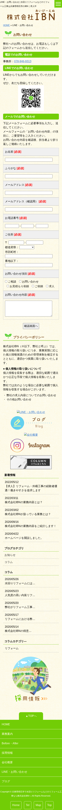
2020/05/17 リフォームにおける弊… (20, 616)
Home (16, 805)
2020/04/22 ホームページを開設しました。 (24, 535)
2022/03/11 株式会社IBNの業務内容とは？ (24, 500)
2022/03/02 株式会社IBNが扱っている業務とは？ (28, 512)
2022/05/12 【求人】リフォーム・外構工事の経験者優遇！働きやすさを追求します (31, 486)
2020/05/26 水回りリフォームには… (20, 581)
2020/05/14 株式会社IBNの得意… (18, 628)
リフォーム (12, 648)
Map (38, 805)
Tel (27, 805)
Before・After (10, 743)
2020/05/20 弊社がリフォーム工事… (20, 605)
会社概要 (7, 762)
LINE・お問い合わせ (14, 771)
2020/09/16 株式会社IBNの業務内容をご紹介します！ (30, 523)
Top (49, 805)
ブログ (6, 781)
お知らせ (10, 555)
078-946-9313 (22, 61)
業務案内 (7, 733)
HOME (6, 25)
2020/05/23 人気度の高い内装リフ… (20, 593)
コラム (8, 562)
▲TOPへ (31, 715)
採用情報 (7, 752)
